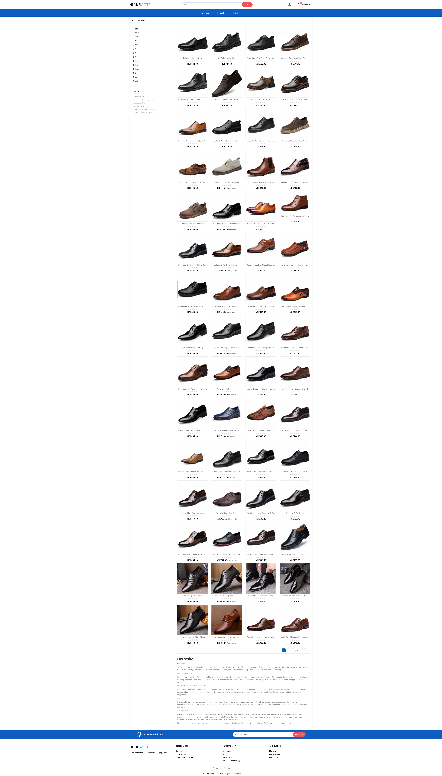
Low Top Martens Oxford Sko (294, 100)
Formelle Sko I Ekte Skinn (227, 513)
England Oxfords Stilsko (192, 224)
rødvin (137, 81)
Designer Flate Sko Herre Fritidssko (296, 58)
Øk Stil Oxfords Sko (226, 58)
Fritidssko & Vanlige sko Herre (146, 100)
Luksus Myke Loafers (192, 58)
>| (306, 650)
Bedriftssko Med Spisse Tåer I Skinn (228, 596)
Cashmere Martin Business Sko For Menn (298, 216)
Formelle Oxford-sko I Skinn (192, 637)
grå (136, 73)
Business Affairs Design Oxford (260, 348)
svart (137, 33)
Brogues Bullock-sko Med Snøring (295, 348)
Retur (225, 754)
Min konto (273, 751)
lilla (136, 61)
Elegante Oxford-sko (295, 513)
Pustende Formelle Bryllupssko (226, 224)
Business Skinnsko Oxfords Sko (261, 306)
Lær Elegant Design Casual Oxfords (296, 306)
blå (136, 41)
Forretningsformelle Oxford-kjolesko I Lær (230, 637)
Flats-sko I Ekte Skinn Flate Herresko (263, 58)
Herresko (221, 13)
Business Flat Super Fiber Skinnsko (193, 389)
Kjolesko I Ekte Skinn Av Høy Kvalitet (296, 472)
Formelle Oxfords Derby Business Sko (194, 100)
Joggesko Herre (140, 103)
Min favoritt (274, 757)
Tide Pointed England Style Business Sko (230, 348)
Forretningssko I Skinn (192, 596)
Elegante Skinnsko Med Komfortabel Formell (266, 141)
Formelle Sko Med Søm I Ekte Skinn (227, 100)
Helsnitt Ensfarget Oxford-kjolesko (262, 224)
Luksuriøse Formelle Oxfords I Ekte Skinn (196, 472)
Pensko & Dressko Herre (143, 112)
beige (137, 69)
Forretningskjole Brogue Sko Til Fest (296, 389)
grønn (137, 53)
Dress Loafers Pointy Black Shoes (193, 430)
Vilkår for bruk (229, 757)
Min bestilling (274, 754)
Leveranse (227, 751)
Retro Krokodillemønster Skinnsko (227, 430)
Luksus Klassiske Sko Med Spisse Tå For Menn (267, 389)
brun (136, 65)
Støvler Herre (139, 106)
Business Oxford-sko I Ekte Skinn (192, 265)
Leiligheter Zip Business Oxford (294, 182)
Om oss (179, 751)
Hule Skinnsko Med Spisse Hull (261, 430)
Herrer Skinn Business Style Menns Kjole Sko (300, 554)
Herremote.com (213, 774)
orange (137, 57)
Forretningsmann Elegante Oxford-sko (263, 513)
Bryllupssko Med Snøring (192, 348)
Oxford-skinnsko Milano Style (226, 141)
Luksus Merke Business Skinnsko (261, 596)
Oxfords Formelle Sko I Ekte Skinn (227, 554)
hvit (136, 37)
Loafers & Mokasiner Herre (144, 109)
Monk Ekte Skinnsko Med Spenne (295, 637)
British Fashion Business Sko (294, 430)
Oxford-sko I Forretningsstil (192, 513)
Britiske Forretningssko (227, 389)
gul (136, 49)
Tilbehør (236, 13)
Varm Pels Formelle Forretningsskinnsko (298, 265)
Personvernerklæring (231, 761)
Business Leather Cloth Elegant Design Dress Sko (268, 265)
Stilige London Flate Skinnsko (226, 182)
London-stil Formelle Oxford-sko (192, 141)
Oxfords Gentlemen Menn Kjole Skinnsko (264, 554)
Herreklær (205, 13)
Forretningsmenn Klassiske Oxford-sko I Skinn (232, 306)
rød (136, 45)
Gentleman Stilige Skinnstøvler (261, 182)
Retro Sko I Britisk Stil (260, 100)
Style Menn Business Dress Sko (226, 472)
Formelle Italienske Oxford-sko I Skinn (297, 596)
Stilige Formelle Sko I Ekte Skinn (192, 182)
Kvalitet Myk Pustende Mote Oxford (193, 554)
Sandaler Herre (139, 97)
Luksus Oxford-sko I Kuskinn (226, 265)
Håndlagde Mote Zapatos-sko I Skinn (194, 306)
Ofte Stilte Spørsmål (184, 757)
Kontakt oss (181, 754)
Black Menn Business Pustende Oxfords (264, 472)
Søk (247, 5)
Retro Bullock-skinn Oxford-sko (261, 637)
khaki (137, 77)
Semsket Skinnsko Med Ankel (294, 141)
